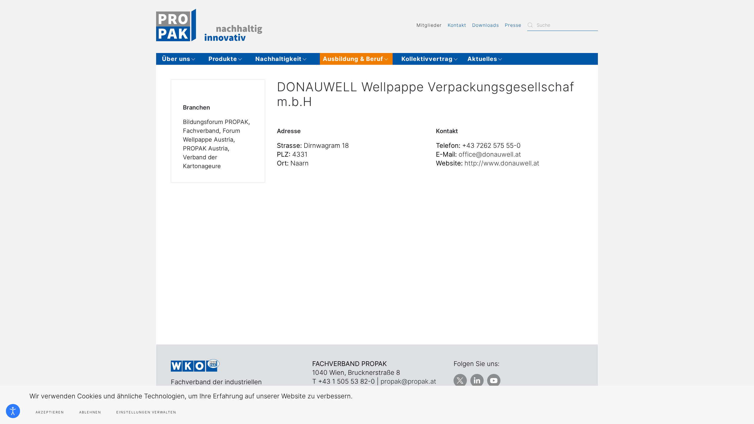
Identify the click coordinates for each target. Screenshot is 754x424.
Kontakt (457, 25)
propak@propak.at (408, 381)
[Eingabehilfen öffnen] (13, 411)
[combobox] (562, 25)
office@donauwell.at (490, 154)
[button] (181, 59)
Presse (513, 25)
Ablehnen (90, 412)
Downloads (485, 25)
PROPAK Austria (205, 148)
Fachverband (201, 130)
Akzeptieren (50, 412)
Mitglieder (429, 25)
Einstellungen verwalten (146, 412)
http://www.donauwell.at (501, 163)
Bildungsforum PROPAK (215, 121)
